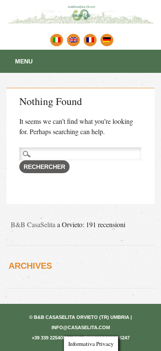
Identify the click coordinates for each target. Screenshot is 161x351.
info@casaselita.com (81, 327)
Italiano (56, 40)
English (73, 40)
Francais (90, 40)
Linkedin (106, 40)
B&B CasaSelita (33, 224)
